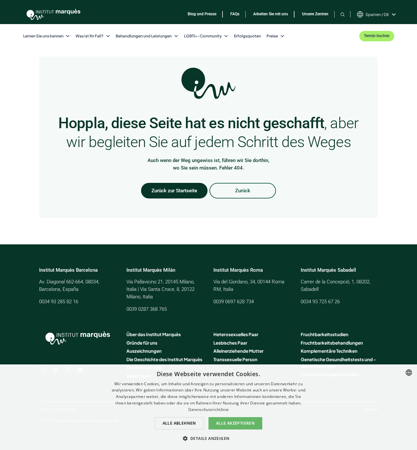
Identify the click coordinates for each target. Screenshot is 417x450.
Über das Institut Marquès (153, 334)
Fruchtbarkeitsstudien (324, 334)
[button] (209, 438)
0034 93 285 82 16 (58, 302)
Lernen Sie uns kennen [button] (43, 36)
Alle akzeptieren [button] (235, 423)
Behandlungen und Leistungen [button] (144, 36)
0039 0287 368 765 (146, 309)
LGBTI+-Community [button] (203, 36)
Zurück (242, 191)
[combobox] (409, 372)
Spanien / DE (377, 14)
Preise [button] (272, 36)
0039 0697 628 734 (233, 302)
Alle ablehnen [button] (179, 423)
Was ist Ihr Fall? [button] (90, 36)
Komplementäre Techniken (329, 351)
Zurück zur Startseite (174, 191)
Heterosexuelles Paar (235, 334)
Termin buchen (377, 36)
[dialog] (208, 407)
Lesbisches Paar (230, 343)
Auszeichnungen (144, 351)
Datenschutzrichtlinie (208, 409)
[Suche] (343, 14)
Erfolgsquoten (247, 36)
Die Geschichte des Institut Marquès (164, 359)
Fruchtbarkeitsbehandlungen (332, 343)
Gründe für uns (141, 343)
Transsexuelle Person (235, 359)
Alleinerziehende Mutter (238, 351)
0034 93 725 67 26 (320, 302)
